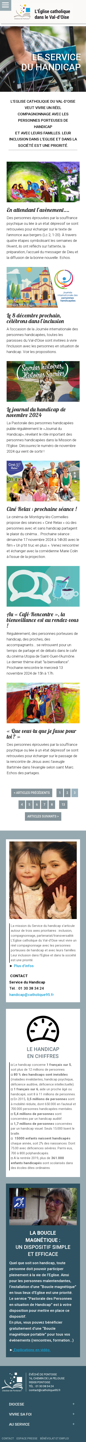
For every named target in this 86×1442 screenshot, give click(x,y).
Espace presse (27, 1438)
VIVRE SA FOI (20, 1414)
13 (63, 804)
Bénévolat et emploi (54, 1438)
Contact (8, 1438)
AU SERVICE (19, 1424)
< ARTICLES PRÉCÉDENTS (32, 793)
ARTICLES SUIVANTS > (43, 816)
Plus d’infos (24, 966)
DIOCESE (16, 1404)
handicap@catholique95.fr (31, 994)
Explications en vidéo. (32, 1350)
